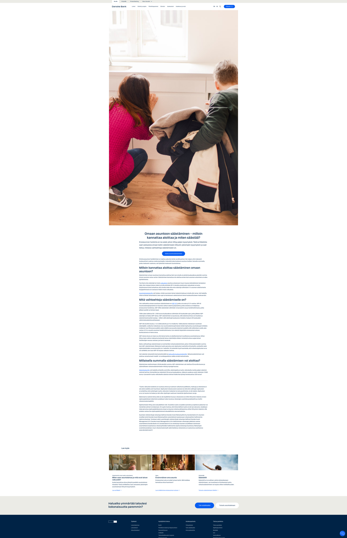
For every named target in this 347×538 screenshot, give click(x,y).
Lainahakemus (135, 525)
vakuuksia (164, 283)
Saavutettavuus (162, 530)
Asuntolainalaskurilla (146, 293)
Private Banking (134, 1)
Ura (214, 533)
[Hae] (220, 6)
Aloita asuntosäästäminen (173, 253)
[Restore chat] (342, 533)
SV (217, 6)
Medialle (215, 530)
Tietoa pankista (217, 525)
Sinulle (115, 1)
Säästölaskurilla (144, 370)
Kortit (159, 525)
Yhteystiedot (189, 525)
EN (214, 6)
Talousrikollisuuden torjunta (166, 535)
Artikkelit (160, 533)
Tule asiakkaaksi (204, 505)
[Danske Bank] (120, 6)
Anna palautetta (190, 530)
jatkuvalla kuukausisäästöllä (178, 354)
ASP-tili (174, 303)
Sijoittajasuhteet (217, 528)
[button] (133, 6)
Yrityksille (123, 1)
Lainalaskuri (134, 528)
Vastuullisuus (217, 535)
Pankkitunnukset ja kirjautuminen (167, 528)
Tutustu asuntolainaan (227, 505)
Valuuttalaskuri (135, 530)
